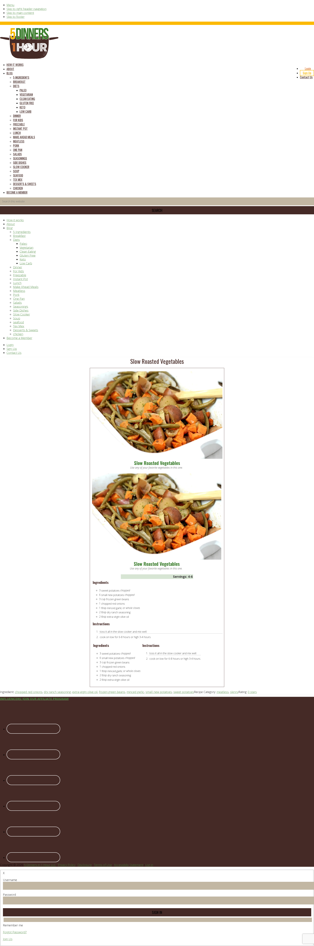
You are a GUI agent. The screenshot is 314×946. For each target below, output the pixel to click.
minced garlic (135, 692)
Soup (16, 318)
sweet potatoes (183, 692)
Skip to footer (16, 17)
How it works (15, 220)
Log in (149, 865)
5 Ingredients (22, 232)
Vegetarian (26, 248)
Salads (17, 303)
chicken (18, 334)
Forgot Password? (15, 932)
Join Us (7, 939)
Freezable (19, 275)
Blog (10, 228)
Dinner (17, 267)
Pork (16, 295)
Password (9, 895)
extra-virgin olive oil (84, 692)
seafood (18, 322)
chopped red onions (28, 692)
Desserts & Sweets (25, 330)
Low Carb (26, 263)
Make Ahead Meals (25, 287)
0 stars (252, 692)
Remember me (13, 925)
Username (10, 880)
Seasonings (20, 306)
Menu (10, 5)
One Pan (19, 299)
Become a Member (19, 338)
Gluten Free (27, 255)
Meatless (19, 291)
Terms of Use (103, 865)
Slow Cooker (21, 314)
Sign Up (12, 349)
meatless (223, 692)
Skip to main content (20, 13)
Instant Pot (20, 279)
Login (10, 345)
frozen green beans (112, 692)
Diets (16, 240)
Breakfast (19, 236)
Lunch (17, 283)
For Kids (18, 271)
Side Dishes (20, 310)
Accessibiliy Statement (128, 865)
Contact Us (14, 353)
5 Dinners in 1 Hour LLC (40, 865)
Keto (23, 259)
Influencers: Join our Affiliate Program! (34, 699)
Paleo (23, 244)
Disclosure (85, 865)
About (11, 224)
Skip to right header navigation (26, 9)
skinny (234, 692)
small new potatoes (159, 692)
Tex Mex (18, 326)
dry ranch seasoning (57, 692)
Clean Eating (28, 251)
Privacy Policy (66, 865)
